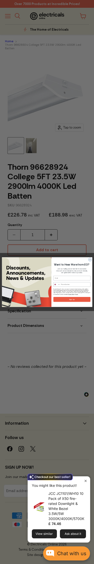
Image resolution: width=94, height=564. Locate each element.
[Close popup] (85, 481)
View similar (44, 534)
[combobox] (56, 284)
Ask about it (73, 534)
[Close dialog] (89, 259)
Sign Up (72, 299)
